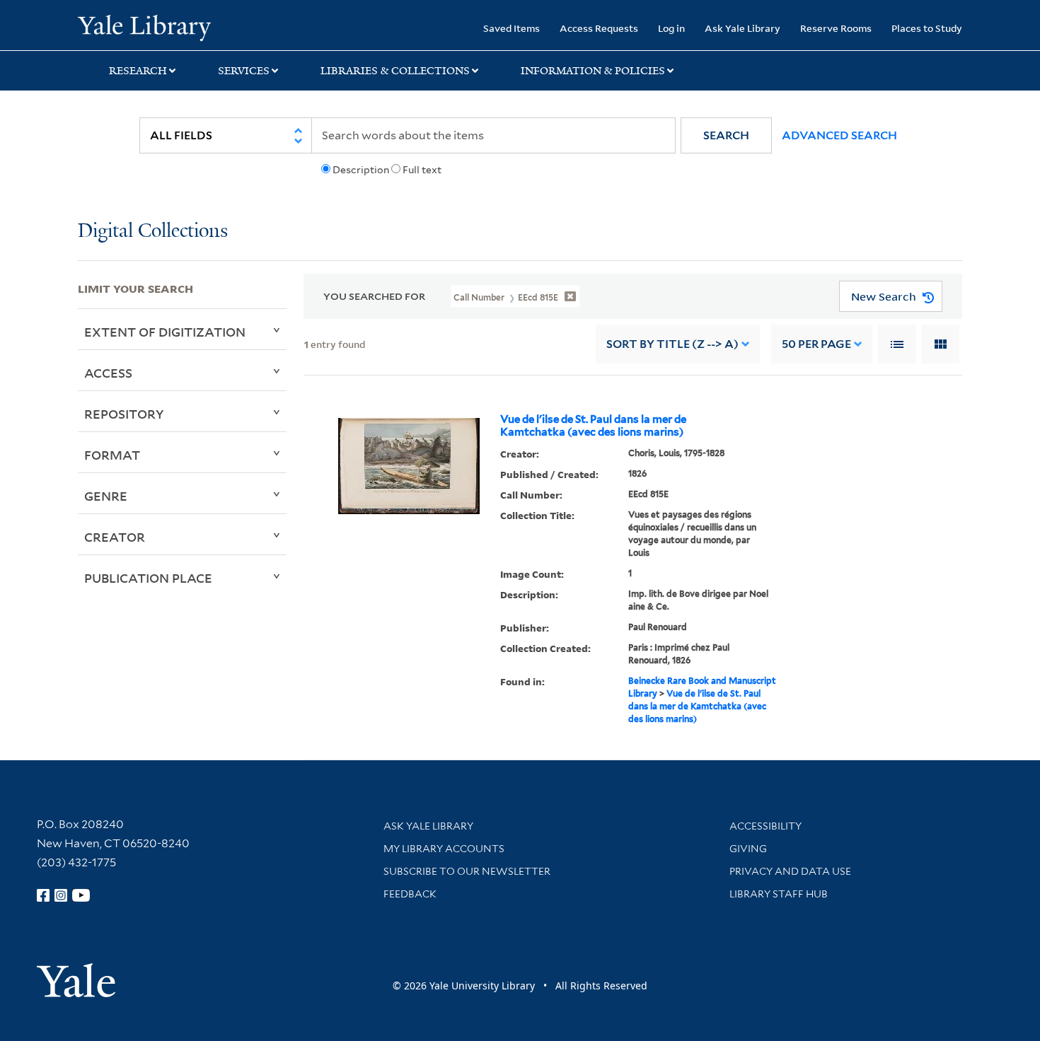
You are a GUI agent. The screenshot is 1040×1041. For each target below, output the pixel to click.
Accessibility (765, 826)
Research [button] (138, 71)
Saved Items (511, 28)
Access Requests (599, 28)
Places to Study (926, 28)
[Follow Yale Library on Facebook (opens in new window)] (43, 895)
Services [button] (244, 71)
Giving (748, 848)
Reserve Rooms (836, 28)
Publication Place (148, 577)
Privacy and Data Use (790, 871)
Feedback (410, 894)
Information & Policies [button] (593, 71)
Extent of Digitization (164, 331)
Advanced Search (839, 135)
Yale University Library (144, 27)
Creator (114, 536)
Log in (671, 28)
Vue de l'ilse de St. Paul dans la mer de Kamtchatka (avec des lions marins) (593, 425)
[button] (726, 135)
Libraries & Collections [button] (395, 71)
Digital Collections (153, 232)
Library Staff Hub (778, 894)
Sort (672, 344)
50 (816, 344)
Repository (124, 413)
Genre (105, 495)
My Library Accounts (443, 848)
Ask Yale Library (742, 28)
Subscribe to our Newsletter (466, 871)
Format (112, 454)
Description (361, 169)
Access (108, 372)
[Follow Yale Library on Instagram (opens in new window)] (60, 895)
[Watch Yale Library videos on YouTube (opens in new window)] (81, 895)
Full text (422, 169)
